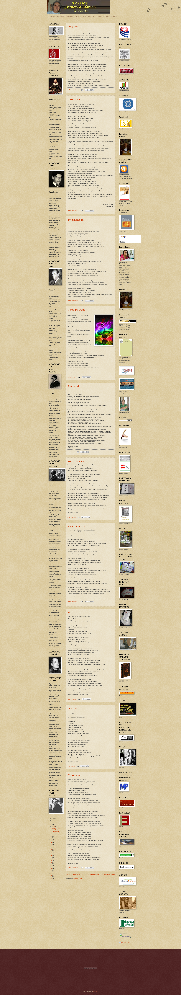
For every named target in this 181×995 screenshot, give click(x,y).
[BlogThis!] (87, 90)
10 (51, 863)
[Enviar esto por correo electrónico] (85, 90)
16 (51, 847)
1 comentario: (71, 452)
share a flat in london (126, 936)
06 (51, 873)
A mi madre (74, 386)
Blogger (95, 991)
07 (51, 870)
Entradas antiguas (108, 874)
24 (51, 824)
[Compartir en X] (89, 90)
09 (51, 865)
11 (51, 860)
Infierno (72, 708)
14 (51, 852)
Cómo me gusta (76, 309)
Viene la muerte (76, 526)
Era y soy (72, 26)
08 (51, 868)
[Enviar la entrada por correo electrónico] (82, 90)
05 (51, 876)
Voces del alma (76, 461)
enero (53, 826)
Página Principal (92, 874)
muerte (74, 604)
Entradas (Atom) (77, 878)
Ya (69, 612)
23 (51, 837)
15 (51, 850)
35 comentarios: (72, 699)
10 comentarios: (72, 377)
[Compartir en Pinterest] (93, 90)
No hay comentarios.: (73, 90)
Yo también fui (75, 219)
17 (51, 844)
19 (51, 842)
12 (51, 857)
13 (51, 855)
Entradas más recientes (74, 874)
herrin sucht (128, 937)
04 (51, 878)
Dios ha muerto (76, 99)
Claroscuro (73, 775)
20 (51, 839)
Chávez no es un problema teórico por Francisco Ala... (57, 831)
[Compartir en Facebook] (91, 90)
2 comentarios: (71, 517)
